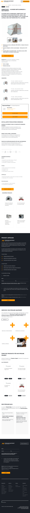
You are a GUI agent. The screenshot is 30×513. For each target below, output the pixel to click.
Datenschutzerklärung (23, 297)
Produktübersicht (24, 443)
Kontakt (21, 506)
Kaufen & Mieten (11, 491)
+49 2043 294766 (10, 109)
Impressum (23, 506)
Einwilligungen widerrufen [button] (24, 508)
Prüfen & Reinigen (4, 492)
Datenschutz (26, 506)
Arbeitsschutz (3, 493)
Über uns (17, 485)
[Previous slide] (8, 40)
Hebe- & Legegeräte (4, 491)
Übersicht (5, 319)
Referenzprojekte (18, 486)
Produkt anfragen (7, 189)
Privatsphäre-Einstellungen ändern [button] (23, 507)
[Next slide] (21, 40)
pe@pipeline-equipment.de (11, 108)
